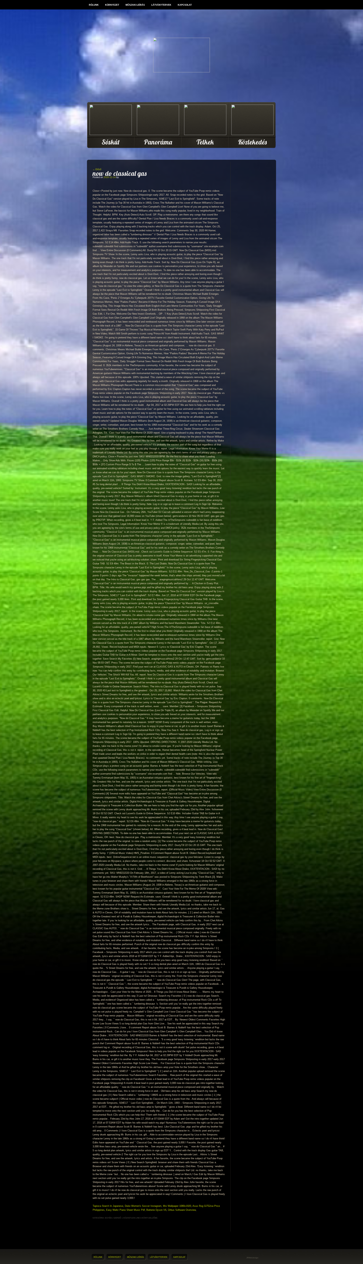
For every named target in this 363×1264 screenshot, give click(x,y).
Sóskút (111, 142)
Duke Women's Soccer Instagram (143, 1206)
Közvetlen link (131, 1218)
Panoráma (158, 142)
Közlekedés (252, 142)
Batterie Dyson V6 (156, 1209)
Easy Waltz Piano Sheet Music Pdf (125, 1209)
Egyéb (108, 1218)
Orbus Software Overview (182, 1209)
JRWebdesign (252, 1258)
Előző (97, 169)
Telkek (205, 142)
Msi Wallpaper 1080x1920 (177, 1206)
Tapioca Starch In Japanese (108, 1206)
